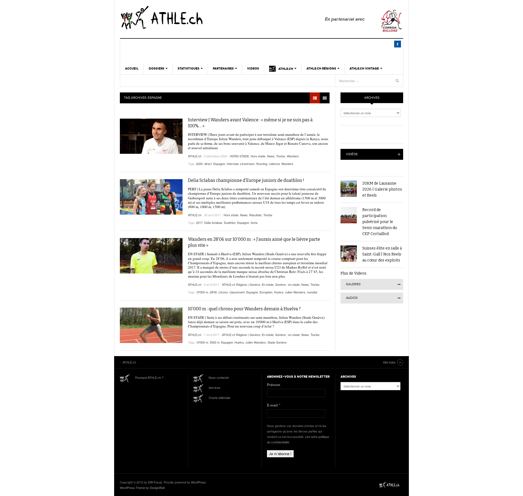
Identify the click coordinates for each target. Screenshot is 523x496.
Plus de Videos (353, 273)
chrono (223, 292)
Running (261, 163)
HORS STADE (239, 156)
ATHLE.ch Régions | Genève (241, 284)
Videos (253, 68)
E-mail (273, 405)
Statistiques (188, 68)
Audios (352, 298)
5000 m (215, 342)
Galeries (353, 284)
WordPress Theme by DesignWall (142, 487)
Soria (254, 222)
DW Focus (155, 482)
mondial (312, 292)
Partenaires (223, 68)
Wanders (293, 156)
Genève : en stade (287, 284)
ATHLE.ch (189, 17)
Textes (280, 156)
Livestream (247, 163)
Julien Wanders (295, 292)
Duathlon (230, 222)
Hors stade (258, 156)
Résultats (255, 215)
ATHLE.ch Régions (321, 68)
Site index (389, 362)
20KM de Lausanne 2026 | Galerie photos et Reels (382, 189)
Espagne (219, 163)
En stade (267, 284)
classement (237, 292)
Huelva (278, 292)
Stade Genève (277, 342)
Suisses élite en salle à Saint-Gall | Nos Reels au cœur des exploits (382, 254)
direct (208, 163)
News (271, 156)
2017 (199, 222)
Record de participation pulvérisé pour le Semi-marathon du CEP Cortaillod (379, 222)
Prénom (273, 384)
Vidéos (352, 154)
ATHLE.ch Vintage (364, 68)
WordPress (198, 482)
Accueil (132, 68)
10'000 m (202, 292)
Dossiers (156, 68)
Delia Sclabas (213, 222)
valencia (274, 163)
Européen (266, 292)
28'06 (213, 292)
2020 (199, 163)
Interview (232, 163)
